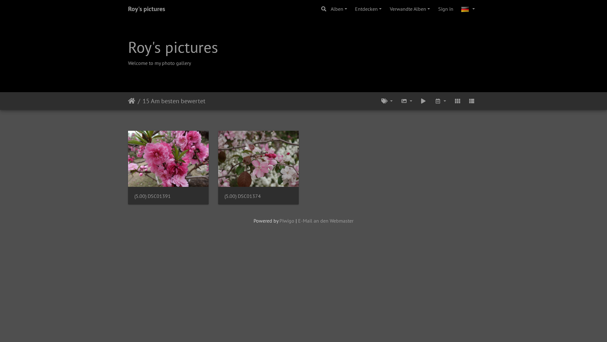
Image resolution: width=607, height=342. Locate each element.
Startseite (131, 101)
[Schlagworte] (387, 101)
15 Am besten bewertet (174, 101)
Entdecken (366, 9)
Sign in (445, 9)
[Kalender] (440, 101)
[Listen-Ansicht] (471, 101)
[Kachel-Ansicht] (457, 101)
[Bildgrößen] (406, 101)
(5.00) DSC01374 (242, 196)
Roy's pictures (146, 9)
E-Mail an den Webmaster (325, 221)
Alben (337, 9)
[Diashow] (423, 101)
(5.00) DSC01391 (152, 196)
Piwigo (286, 221)
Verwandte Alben (408, 9)
